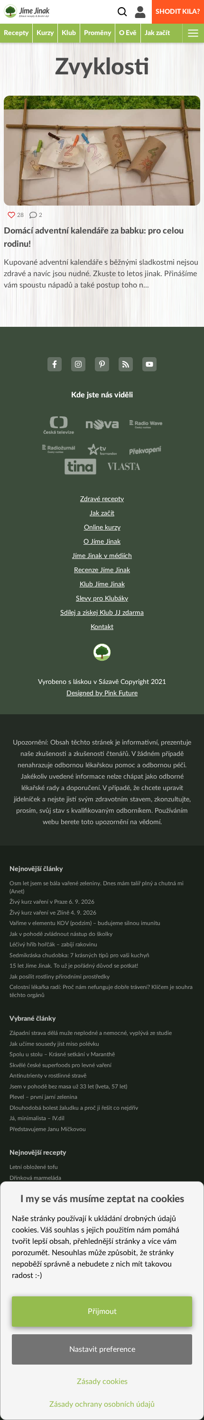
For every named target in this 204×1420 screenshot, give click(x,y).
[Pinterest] (102, 364)
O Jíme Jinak (102, 542)
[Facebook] (54, 364)
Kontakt (102, 627)
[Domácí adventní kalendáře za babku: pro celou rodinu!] (102, 151)
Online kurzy (102, 527)
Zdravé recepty (102, 499)
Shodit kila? (178, 12)
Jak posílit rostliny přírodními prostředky (59, 977)
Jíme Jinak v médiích (102, 556)
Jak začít (102, 513)
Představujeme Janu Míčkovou (47, 1129)
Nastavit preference (102, 1349)
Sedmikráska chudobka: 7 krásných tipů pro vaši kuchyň (79, 955)
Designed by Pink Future (102, 693)
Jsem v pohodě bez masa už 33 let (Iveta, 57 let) (68, 1086)
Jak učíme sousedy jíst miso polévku (54, 1044)
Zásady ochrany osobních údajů (102, 1404)
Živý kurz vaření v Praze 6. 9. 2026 (51, 902)
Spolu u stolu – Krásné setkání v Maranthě (62, 1054)
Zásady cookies (102, 1381)
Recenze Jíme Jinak (102, 570)
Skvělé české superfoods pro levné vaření (60, 1065)
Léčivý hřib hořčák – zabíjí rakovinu (53, 944)
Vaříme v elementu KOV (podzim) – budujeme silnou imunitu (84, 923)
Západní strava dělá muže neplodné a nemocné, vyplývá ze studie (90, 1033)
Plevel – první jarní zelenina (43, 1097)
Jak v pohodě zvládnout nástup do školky (60, 934)
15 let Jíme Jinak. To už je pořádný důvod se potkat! (73, 966)
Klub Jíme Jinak (102, 584)
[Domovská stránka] (27, 12)
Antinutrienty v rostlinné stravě (47, 1075)
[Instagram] (78, 364)
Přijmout (102, 1311)
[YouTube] (149, 364)
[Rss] (126, 364)
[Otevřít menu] (192, 33)
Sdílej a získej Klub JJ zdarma (102, 613)
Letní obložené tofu (33, 1167)
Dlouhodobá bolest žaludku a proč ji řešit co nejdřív (73, 1108)
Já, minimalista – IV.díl (37, 1118)
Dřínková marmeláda (35, 1178)
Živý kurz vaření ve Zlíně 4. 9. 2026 (52, 913)
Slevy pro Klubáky (102, 598)
